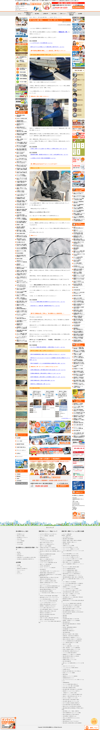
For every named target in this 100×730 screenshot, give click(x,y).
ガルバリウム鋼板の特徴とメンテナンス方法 (22, 295)
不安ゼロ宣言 (19, 539)
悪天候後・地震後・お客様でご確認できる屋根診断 (72, 540)
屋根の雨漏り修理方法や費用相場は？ (22, 308)
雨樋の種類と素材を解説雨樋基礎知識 (22, 331)
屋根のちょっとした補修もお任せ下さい (47, 544)
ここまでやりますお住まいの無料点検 (71, 13)
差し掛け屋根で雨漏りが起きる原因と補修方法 (71, 704)
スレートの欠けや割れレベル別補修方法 (78, 258)
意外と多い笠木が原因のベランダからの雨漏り (22, 146)
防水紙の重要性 (20, 253)
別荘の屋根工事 (77, 430)
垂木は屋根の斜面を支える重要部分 (46, 591)
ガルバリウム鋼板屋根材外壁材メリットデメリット (79, 217)
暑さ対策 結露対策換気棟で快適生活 (21, 227)
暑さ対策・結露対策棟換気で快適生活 (70, 627)
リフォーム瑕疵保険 (20, 540)
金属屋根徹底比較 (66, 682)
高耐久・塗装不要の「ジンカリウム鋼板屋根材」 (72, 647)
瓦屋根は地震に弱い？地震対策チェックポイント (79, 314)
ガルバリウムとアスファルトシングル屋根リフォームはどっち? (22, 281)
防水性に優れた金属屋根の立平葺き (69, 687)
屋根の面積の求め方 (21, 207)
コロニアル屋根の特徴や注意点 (77, 261)
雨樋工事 (79, 89)
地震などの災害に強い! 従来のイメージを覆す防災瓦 (72, 639)
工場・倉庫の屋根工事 (78, 424)
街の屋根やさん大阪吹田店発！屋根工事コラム (25, 559)
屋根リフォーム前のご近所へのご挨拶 (78, 354)
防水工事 (79, 95)
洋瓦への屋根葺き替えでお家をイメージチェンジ (22, 278)
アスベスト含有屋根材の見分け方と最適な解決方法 (72, 640)
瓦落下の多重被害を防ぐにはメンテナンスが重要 (79, 302)
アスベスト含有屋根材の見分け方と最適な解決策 (22, 248)
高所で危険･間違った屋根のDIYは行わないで (71, 651)
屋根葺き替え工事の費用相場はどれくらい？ (79, 237)
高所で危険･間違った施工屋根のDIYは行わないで (22, 302)
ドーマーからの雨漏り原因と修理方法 (21, 318)
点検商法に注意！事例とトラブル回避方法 (47, 547)
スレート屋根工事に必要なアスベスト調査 (70, 642)
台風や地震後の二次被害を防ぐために (79, 308)
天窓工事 (79, 115)
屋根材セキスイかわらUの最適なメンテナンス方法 (79, 279)
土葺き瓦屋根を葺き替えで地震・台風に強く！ (22, 182)
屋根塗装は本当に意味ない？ (20, 124)
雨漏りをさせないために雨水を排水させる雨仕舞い (72, 706)
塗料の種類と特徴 (78, 448)
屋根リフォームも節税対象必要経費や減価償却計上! (79, 437)
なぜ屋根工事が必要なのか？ (79, 227)
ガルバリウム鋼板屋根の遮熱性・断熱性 (79, 205)
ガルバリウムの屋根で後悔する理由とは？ (21, 289)
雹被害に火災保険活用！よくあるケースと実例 (79, 338)
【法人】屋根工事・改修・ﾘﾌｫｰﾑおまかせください (79, 434)
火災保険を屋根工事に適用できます (46, 560)
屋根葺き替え (80, 74)
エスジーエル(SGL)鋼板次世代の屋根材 (22, 292)
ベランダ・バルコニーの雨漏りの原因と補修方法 (22, 172)
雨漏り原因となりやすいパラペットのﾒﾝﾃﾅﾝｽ (22, 162)
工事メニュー (63, 13)
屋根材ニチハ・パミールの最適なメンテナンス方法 (79, 276)
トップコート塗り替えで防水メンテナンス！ (22, 337)
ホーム (19, 13)
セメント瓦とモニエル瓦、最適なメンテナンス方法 (72, 590)
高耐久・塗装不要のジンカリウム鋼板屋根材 (22, 298)
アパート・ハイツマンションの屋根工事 (78, 428)
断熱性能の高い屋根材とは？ (20, 324)
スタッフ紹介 (19, 441)
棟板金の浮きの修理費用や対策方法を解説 (22, 134)
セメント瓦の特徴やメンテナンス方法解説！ (22, 175)
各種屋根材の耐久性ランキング (68, 677)
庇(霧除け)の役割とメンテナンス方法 (21, 192)
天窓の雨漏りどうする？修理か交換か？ (22, 321)
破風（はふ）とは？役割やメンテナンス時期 (22, 341)
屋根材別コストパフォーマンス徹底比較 (22, 261)
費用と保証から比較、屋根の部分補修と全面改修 (79, 240)
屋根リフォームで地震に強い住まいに (47, 559)
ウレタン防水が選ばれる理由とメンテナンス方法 (22, 156)
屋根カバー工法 (80, 79)
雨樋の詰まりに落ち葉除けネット (46, 612)
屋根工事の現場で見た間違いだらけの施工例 (78, 320)
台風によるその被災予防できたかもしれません (79, 299)
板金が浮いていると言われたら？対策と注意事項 (79, 375)
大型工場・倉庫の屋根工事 (45, 565)
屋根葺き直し (80, 100)
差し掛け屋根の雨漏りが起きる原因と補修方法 (22, 222)
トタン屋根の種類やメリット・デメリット (78, 264)
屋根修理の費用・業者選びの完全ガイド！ (22, 121)
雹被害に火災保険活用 (67, 719)
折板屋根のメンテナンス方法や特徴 (69, 586)
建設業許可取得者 (20, 444)
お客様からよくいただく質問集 (68, 545)
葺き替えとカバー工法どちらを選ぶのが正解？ (79, 246)
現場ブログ (35, 17)
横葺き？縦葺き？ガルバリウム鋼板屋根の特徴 (79, 214)
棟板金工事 (79, 105)
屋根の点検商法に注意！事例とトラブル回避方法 (79, 372)
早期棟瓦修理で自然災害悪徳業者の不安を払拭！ (22, 185)
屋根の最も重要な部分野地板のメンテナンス (21, 256)
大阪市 (18, 478)
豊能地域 (18, 476)
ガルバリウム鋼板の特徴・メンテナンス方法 (71, 645)
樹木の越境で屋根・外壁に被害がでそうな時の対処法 (79, 381)
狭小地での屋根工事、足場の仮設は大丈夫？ (71, 555)
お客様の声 (45, 13)
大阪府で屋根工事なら (21, 447)
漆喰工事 (79, 84)
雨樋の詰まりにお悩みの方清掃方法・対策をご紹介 (79, 416)
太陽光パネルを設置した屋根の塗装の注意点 (79, 270)
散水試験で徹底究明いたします (45, 555)
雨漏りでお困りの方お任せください (46, 542)
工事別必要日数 (77, 289)
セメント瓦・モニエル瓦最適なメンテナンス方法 (22, 179)
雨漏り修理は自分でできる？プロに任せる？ (22, 128)
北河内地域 (19, 480)
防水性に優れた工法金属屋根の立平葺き (21, 198)
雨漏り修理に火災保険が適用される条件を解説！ (79, 335)
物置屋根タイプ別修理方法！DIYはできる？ (78, 404)
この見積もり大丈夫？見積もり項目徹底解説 (78, 360)
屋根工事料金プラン (43, 539)
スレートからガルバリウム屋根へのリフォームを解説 (79, 196)
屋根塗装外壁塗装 (79, 110)
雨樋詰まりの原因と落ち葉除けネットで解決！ (79, 419)
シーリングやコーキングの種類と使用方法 (22, 195)
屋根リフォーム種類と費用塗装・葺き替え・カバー (79, 252)
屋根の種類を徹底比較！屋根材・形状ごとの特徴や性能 (73, 577)
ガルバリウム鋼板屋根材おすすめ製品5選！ (79, 211)
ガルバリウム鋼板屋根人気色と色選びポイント (79, 208)
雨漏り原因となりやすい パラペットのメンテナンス (49, 597)
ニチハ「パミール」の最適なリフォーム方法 (71, 548)
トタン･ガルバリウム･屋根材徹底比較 (21, 285)
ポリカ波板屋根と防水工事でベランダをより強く (79, 413)
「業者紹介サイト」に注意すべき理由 (78, 387)
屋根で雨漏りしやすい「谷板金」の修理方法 (21, 239)
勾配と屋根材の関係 (21, 233)
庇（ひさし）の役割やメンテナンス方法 (22, 315)
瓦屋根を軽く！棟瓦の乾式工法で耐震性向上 (71, 635)
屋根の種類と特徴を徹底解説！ (21, 116)
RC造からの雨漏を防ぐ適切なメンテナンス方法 (71, 649)
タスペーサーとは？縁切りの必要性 (21, 153)
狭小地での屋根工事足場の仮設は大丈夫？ (78, 285)
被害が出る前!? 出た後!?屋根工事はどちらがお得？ (79, 363)
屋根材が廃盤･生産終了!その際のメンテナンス (22, 274)
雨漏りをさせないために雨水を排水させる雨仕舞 (22, 236)
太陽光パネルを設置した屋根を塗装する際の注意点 (49, 617)
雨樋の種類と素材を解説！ (45, 616)
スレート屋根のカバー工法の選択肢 (79, 255)
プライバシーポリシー (21, 450)
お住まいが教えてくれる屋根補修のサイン (79, 243)
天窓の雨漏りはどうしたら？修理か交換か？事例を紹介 (73, 597)
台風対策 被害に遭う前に (44, 557)
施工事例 (37, 13)
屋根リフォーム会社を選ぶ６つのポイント (79, 293)
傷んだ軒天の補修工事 (67, 661)
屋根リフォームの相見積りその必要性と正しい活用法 (79, 351)
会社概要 (80, 13)
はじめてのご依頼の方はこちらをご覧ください (48, 534)
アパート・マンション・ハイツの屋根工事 (47, 567)
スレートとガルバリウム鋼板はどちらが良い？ (79, 193)
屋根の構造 (19, 136)
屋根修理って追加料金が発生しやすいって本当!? (79, 378)
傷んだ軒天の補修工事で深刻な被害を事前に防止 (22, 149)
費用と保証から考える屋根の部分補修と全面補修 (49, 587)
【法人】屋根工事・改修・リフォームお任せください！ (50, 571)
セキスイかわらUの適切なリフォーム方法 (70, 547)
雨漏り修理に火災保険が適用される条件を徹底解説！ (72, 722)
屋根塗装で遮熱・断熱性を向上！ (69, 630)
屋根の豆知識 (19, 258)
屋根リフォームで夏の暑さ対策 (45, 564)
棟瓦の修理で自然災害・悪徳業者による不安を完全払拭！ (73, 611)
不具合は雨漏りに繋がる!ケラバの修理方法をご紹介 (72, 605)
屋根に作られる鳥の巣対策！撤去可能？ (79, 422)
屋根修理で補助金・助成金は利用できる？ (78, 341)
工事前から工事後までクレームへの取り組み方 (79, 357)
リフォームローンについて (45, 584)
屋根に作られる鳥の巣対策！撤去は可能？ (47, 614)
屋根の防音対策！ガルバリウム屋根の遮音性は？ (79, 220)
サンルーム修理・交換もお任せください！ (79, 407)
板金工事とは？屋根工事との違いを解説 (22, 131)
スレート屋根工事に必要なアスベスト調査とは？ (22, 334)
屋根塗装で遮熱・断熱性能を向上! (78, 329)
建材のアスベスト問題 (21, 250)
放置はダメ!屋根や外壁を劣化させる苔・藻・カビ (22, 271)
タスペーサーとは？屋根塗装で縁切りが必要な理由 (72, 603)
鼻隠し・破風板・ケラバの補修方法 (22, 140)
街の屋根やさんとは (20, 534)
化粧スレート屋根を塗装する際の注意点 (78, 273)
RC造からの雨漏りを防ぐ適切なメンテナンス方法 (22, 311)
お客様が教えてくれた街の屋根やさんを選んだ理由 (26, 557)
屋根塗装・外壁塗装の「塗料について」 (70, 542)
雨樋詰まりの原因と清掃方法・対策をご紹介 (48, 611)
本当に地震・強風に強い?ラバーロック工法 (22, 204)
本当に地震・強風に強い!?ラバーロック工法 (71, 701)
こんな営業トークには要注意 (78, 366)
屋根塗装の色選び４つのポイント (77, 323)
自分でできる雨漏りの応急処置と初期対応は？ (79, 332)
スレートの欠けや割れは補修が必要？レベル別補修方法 (73, 583)
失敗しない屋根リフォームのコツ (78, 230)
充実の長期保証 (20, 542)
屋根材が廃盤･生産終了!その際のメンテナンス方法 (72, 608)
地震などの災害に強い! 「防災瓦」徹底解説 (78, 317)
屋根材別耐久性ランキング (20, 265)
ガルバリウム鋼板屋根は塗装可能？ (79, 202)
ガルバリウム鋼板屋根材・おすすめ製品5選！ (71, 560)
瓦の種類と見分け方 (21, 242)
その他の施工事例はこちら (66, 418)
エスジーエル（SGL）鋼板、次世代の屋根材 (71, 685)
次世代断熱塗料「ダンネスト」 (77, 326)
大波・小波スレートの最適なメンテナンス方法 (22, 188)
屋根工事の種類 (78, 70)
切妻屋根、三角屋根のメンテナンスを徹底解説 (22, 219)
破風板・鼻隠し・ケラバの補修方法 (69, 595)
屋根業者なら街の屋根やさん (22, 568)
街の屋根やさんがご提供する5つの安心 (28, 13)
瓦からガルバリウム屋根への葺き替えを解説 (79, 199)
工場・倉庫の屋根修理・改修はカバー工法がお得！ (79, 410)
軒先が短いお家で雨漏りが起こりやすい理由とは (22, 245)
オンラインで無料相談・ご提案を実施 (47, 535)
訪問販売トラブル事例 (78, 368)
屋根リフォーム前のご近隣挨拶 (45, 545)
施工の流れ (54, 13)
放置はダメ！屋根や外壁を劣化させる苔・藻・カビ (72, 696)
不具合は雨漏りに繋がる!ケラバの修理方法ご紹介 (22, 143)
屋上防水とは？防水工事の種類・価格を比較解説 (22, 169)
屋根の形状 (19, 212)
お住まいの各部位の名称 (22, 118)
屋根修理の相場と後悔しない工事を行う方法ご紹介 (49, 577)
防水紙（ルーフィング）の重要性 (69, 672)
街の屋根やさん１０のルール (22, 537)
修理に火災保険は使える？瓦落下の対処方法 (79, 305)
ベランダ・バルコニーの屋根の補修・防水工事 (48, 562)
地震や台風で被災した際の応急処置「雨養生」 (22, 201)
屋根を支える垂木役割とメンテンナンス (21, 305)
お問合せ (18, 453)
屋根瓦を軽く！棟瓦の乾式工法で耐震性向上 (78, 311)
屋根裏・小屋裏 (20, 224)
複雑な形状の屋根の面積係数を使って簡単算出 (22, 210)
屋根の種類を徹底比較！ (76, 249)
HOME (30, 17)
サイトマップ (19, 456)
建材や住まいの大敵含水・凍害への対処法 (21, 231)
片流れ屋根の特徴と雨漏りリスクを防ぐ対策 (22, 215)
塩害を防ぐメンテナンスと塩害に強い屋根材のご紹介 (72, 694)
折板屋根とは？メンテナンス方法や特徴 (79, 267)
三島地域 (18, 474)
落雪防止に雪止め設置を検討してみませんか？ (48, 604)
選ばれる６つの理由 (20, 535)
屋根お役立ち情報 (77, 295)
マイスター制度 (20, 544)
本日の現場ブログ (20, 555)
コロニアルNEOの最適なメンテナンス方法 (79, 282)
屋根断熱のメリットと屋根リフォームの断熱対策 (22, 328)
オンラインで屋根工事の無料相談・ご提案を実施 (79, 348)
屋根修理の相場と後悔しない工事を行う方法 (78, 234)
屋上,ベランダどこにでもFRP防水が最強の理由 (22, 166)
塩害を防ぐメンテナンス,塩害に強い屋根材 (22, 268)
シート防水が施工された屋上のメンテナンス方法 (22, 159)
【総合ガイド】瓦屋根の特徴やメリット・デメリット (72, 575)
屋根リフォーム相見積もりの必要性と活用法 (48, 580)
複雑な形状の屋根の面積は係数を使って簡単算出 (72, 623)
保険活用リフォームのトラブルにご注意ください (79, 384)
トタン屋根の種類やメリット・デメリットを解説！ (72, 585)
